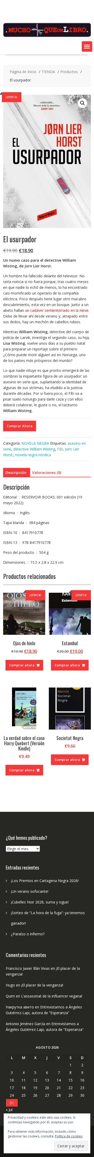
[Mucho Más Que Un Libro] (47, 35)
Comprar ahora (21, 665)
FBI (60, 449)
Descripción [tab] (15, 472)
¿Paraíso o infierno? (27, 933)
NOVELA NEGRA (35, 443)
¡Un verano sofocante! (29, 891)
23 (82, 1087)
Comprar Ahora (19, 426)
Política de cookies (69, 1136)
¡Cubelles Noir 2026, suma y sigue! (40, 902)
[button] (87, 46)
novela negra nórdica (33, 454)
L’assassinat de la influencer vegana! (51, 996)
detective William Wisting (34, 449)
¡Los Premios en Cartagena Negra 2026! (45, 880)
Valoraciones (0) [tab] (46, 472)
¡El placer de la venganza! (42, 985)
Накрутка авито (20, 1007)
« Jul (9, 1109)
